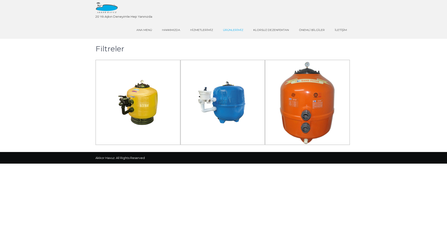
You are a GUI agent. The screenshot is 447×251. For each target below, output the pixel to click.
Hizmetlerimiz (201, 30)
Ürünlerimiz (233, 30)
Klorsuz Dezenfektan (271, 30)
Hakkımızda (171, 30)
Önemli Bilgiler (312, 30)
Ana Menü (144, 30)
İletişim (341, 30)
